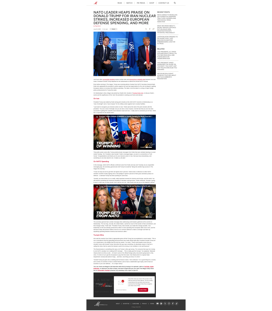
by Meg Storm (97, 26)
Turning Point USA (138, 93)
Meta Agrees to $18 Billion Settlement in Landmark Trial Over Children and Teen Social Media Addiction (167, 18)
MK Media (141, 3)
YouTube (146, 266)
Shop (151, 3)
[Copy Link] (153, 29)
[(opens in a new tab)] (157, 303)
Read (120, 3)
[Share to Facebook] (149, 29)
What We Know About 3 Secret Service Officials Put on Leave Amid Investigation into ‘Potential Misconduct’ (166, 29)
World (113, 29)
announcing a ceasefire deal (137, 79)
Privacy (144, 303)
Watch (129, 3)
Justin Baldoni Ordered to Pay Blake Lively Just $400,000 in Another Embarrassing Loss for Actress (167, 40)
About (118, 303)
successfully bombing (109, 79)
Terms (152, 303)
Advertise (126, 303)
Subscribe (135, 303)
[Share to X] (146, 29)
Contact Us (163, 3)
